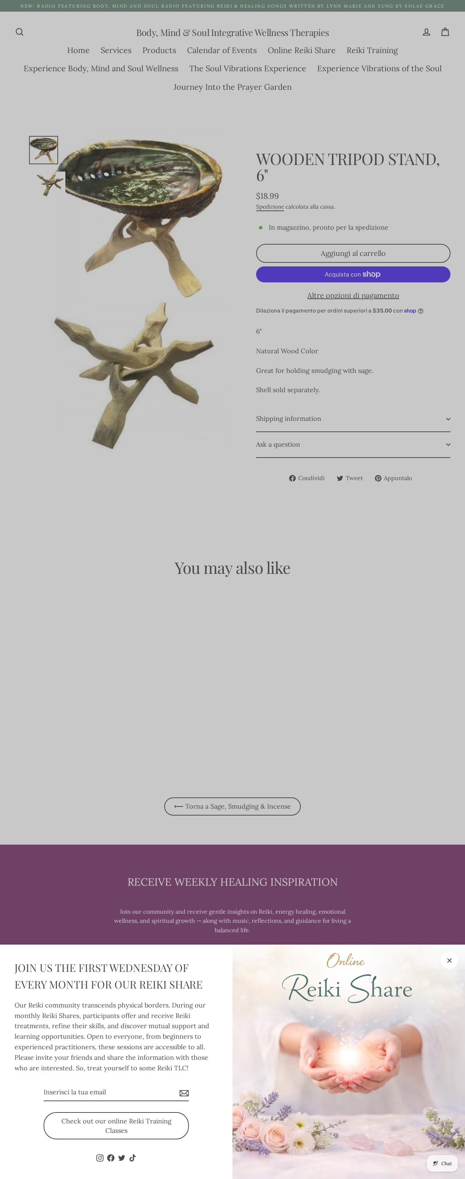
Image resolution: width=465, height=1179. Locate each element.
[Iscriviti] (183, 1092)
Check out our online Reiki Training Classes (116, 1126)
